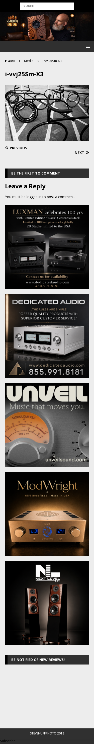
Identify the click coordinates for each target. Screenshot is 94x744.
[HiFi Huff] (47, 37)
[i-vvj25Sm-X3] (47, 138)
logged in (34, 196)
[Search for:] (47, 5)
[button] (87, 46)
